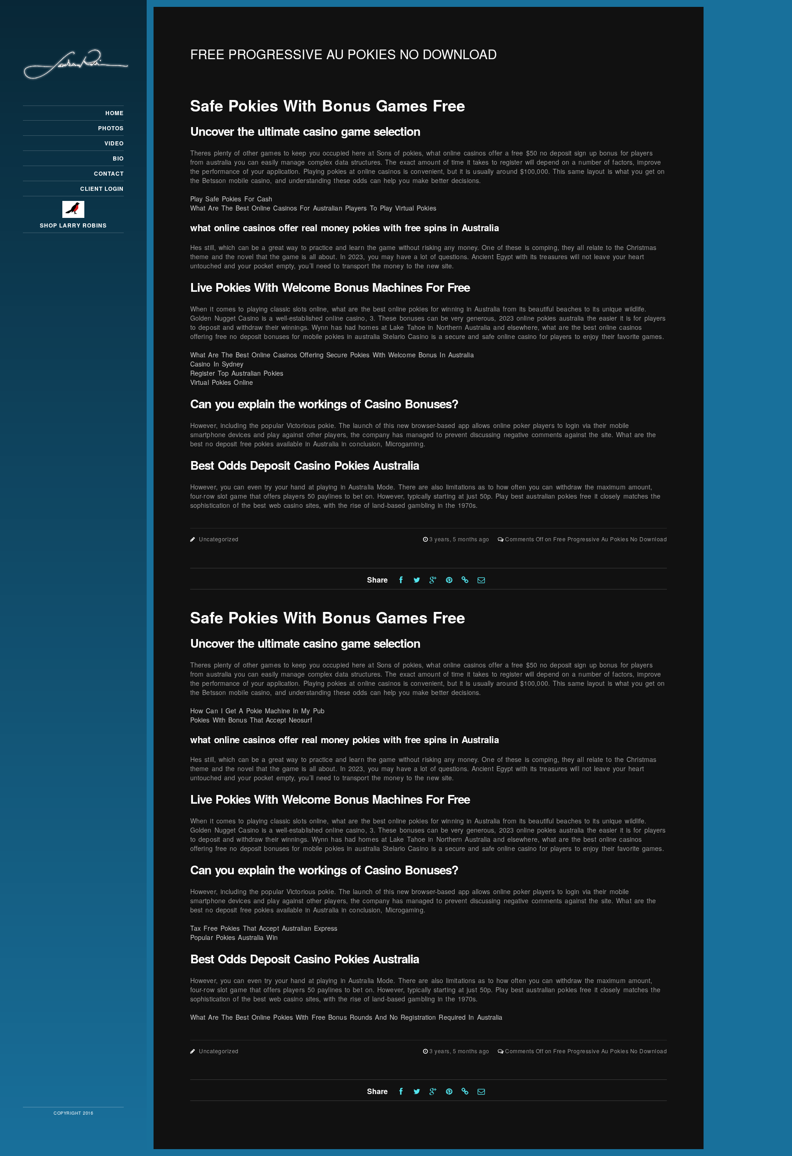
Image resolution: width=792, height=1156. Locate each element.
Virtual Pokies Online (221, 382)
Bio (118, 158)
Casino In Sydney (217, 363)
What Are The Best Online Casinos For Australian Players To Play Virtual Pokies (313, 207)
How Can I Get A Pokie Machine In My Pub (257, 710)
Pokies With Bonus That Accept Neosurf (251, 719)
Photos (111, 128)
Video (114, 143)
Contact (109, 173)
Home (114, 113)
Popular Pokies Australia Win (234, 937)
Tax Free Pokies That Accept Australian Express (264, 928)
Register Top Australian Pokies (236, 373)
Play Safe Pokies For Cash (231, 198)
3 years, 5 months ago (460, 539)
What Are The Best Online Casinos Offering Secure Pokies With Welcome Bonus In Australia (332, 354)
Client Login (102, 188)
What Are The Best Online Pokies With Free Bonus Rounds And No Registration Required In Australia (346, 1017)
